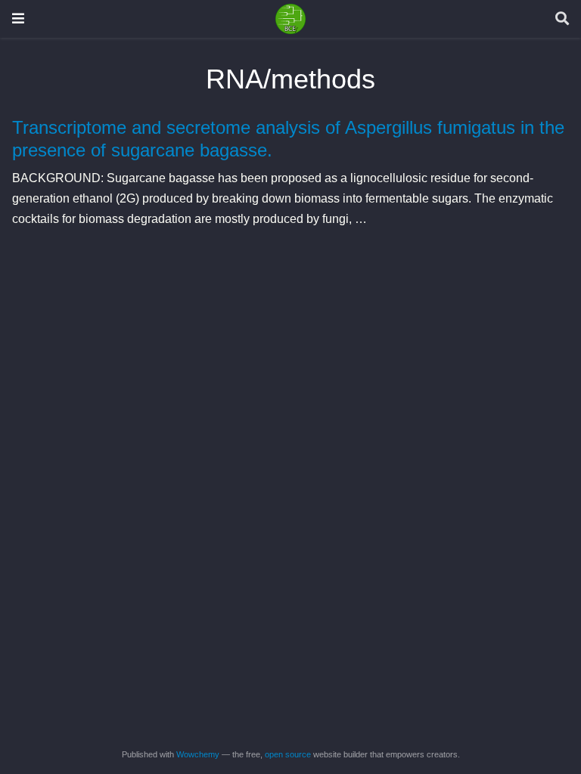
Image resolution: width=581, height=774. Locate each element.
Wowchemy (197, 754)
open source (288, 754)
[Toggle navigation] (18, 18)
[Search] (562, 19)
